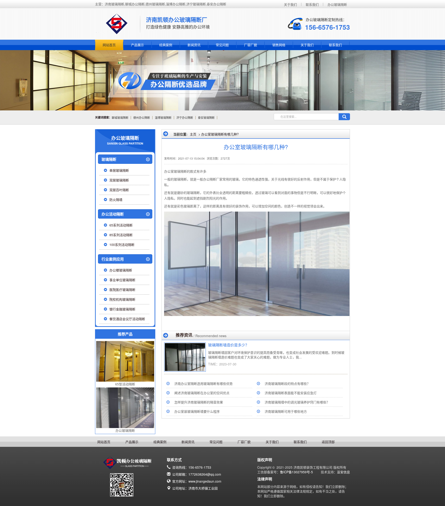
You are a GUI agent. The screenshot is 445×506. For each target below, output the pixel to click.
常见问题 (222, 44)
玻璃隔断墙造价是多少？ (228, 345)
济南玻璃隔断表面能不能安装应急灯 (291, 392)
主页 (193, 134)
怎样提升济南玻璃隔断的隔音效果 (198, 402)
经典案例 (165, 44)
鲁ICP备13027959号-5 (296, 472)
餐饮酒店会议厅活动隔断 (127, 318)
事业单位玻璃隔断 (122, 279)
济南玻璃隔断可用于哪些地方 (286, 411)
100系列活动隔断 (121, 244)
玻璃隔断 (109, 159)
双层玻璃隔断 (119, 180)
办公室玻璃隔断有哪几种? (220, 134)
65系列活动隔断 (121, 225)
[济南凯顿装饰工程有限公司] (116, 25)
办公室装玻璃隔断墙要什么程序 (197, 411)
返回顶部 (328, 441)
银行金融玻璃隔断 (122, 309)
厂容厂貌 (250, 44)
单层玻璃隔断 (119, 170)
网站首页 (109, 44)
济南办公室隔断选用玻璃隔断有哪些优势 (203, 383)
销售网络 (278, 44)
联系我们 (312, 4)
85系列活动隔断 (121, 234)
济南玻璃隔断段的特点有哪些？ (287, 383)
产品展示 (137, 44)
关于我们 (290, 4)
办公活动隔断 (113, 214)
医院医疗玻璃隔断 (122, 289)
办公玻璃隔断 (337, 4)
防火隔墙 (115, 199)
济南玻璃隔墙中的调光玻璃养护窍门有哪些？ (297, 402)
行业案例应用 (113, 259)
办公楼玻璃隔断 (120, 270)
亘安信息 (343, 472)
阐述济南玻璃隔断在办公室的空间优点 (201, 392)
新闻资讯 (194, 44)
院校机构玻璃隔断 (122, 299)
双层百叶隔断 (119, 189)
